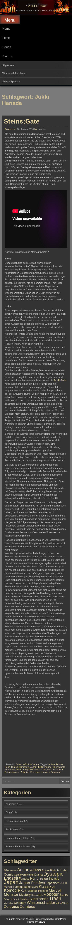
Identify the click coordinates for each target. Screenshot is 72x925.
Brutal (63, 870)
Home (6, 28)
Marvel (55, 890)
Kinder (34, 887)
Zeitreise (24, 772)
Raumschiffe (37, 895)
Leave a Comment (51, 772)
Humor (44, 878)
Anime (51, 764)
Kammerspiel (22, 886)
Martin (42, 129)
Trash (55, 898)
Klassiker (47, 886)
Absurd (13, 870)
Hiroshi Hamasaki (20, 767)
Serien (6, 47)
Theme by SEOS (36, 921)
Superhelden (39, 899)
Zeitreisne (35, 772)
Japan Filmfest (32, 883)
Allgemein (8, 65)
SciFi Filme (36, 6)
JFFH (63, 883)
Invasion (55, 878)
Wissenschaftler (55, 769)
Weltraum (19, 902)
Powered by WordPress (53, 919)
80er (6, 870)
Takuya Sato (59, 767)
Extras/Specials (11, 81)
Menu (9, 19)
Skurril (16, 899)
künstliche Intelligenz (37, 891)
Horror (35, 878)
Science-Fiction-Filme (17, 838)
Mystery (25, 894)
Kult (23, 890)
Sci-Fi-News (12, 829)
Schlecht (8, 899)
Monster (11, 894)
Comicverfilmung (24, 874)
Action (23, 869)
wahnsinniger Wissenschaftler (31, 769)
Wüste (65, 903)
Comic (8, 874)
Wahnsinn (10, 769)
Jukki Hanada (45, 767)
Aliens (35, 870)
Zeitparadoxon (12, 772)
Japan (33, 767)
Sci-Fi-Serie (60, 380)
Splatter (24, 899)
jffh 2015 (8, 887)
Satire (63, 894)
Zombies (27, 906)
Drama (38, 874)
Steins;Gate (22, 121)
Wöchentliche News (13, 73)
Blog (5, 56)
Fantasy (24, 878)
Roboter (51, 894)
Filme (6, 37)
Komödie (12, 890)
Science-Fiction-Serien (27, 764)
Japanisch (52, 883)
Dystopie (53, 874)
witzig (59, 903)
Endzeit (11, 878)
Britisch (54, 870)
